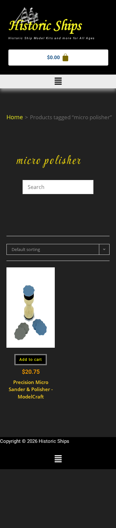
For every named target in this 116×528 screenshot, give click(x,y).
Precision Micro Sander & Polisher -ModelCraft (31, 389)
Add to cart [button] (30, 359)
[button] (58, 81)
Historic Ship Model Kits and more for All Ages (51, 38)
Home (14, 117)
